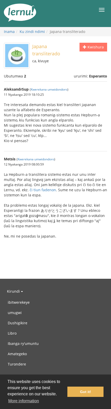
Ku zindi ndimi (32, 31)
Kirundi (14, 291)
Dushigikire (17, 322)
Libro (12, 333)
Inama (9, 31)
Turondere (17, 364)
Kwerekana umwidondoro (49, 89)
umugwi (15, 312)
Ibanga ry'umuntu (23, 343)
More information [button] (23, 401)
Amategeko (17, 353)
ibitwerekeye (19, 302)
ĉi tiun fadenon (43, 189)
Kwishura (95, 47)
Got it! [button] (85, 392)
